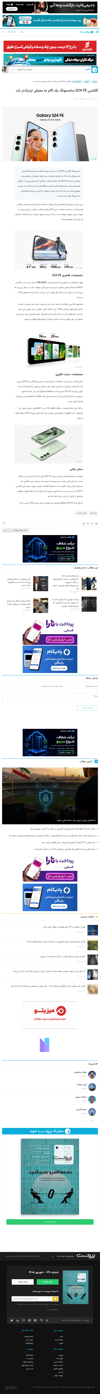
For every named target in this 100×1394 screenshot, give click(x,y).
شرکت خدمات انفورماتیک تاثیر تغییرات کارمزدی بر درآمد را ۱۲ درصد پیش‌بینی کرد (62, 829)
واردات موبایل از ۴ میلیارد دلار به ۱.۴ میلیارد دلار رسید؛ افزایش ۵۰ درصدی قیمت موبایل (65, 603)
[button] (97, 32)
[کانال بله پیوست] (50, 21)
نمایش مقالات (23, 1282)
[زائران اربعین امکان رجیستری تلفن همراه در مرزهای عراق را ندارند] (40, 612)
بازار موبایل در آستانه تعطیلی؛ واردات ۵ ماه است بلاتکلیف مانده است (18, 582)
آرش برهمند (82, 1084)
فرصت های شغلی (27, 1365)
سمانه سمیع (81, 1097)
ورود (21, 31)
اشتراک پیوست (50, 1221)
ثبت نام (11, 31)
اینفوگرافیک (29, 1343)
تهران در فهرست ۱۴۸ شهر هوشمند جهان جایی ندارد (64, 927)
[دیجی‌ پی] (50, 7)
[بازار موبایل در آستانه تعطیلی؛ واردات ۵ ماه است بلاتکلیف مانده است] (40, 590)
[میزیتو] (50, 1015)
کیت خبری (29, 1368)
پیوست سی (29, 1340)
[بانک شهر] (50, 46)
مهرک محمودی (80, 1072)
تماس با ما (29, 1358)
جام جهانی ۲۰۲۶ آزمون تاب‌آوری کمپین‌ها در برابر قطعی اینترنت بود (68, 842)
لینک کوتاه (10, 530)
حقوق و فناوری (58, 1368)
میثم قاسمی (81, 1109)
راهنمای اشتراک (28, 1362)
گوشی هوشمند (81, 513)
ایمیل (96, 696)
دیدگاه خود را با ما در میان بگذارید (52, 686)
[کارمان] (50, 1044)
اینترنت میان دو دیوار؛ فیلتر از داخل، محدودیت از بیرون (62, 956)
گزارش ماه (60, 1358)
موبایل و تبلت (77, 81)
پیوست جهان (58, 1375)
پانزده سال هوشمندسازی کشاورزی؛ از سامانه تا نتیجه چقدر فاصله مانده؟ (55, 941)
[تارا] (50, 631)
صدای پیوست (28, 1336)
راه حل (61, 1372)
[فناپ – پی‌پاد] (50, 659)
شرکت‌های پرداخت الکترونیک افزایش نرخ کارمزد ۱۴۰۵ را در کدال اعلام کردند (64, 849)
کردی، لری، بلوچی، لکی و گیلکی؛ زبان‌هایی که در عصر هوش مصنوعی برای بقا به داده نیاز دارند (47, 986)
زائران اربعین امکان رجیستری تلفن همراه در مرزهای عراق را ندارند (18, 604)
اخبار (87, 69)
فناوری (87, 81)
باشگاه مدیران (58, 1362)
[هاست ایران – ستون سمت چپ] (50, 549)
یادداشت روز (59, 1340)
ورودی (61, 1355)
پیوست (94, 81)
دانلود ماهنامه (47, 1282)
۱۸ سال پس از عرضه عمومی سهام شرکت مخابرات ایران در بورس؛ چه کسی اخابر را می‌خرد (49, 971)
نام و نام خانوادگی (92, 686)
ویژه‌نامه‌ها (29, 1355)
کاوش (61, 1343)
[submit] (55, 1299)
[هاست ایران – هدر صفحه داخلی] (50, 59)
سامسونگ (93, 513)
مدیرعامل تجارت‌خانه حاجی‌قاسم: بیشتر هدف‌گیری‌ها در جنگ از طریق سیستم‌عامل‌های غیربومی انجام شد (52, 835)
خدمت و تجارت (58, 1365)
